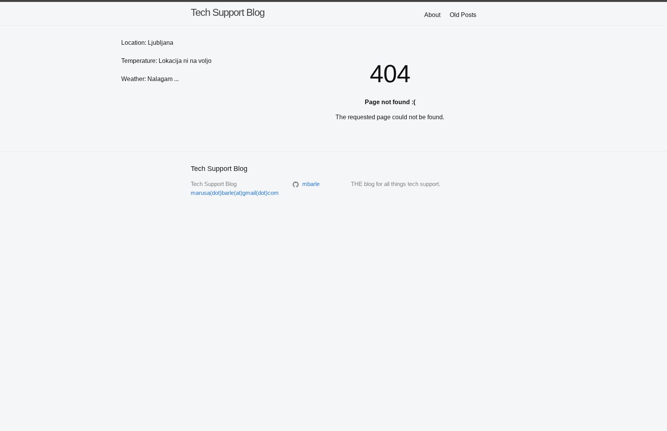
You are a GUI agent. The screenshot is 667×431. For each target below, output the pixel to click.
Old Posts (463, 15)
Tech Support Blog (227, 12)
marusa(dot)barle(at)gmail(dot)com (235, 192)
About (432, 15)
